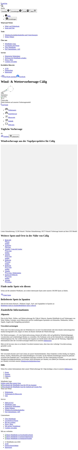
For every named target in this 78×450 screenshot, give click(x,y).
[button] (39, 6)
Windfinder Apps (10, 44)
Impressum (8, 72)
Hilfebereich (47, 340)
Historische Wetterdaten (12, 56)
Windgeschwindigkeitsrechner (30, 361)
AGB (6, 68)
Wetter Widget (9, 37)
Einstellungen (12, 19)
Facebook (22, 77)
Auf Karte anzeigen (10, 77)
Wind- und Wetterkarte (12, 26)
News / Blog (9, 60)
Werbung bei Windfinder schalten (15, 58)
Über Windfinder (10, 47)
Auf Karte (5, 105)
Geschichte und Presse (12, 45)
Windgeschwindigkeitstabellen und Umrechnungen (21, 35)
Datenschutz (9, 70)
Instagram (30, 437)
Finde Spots (7, 295)
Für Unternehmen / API (12, 49)
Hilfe (9, 16)
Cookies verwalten (11, 61)
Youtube (29, 438)
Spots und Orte (10, 28)
